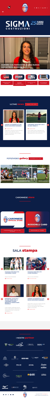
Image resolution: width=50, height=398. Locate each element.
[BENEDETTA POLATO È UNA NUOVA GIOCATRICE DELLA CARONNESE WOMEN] (36, 290)
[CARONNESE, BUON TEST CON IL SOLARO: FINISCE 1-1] (14, 290)
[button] (3, 12)
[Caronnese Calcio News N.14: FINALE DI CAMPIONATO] (36, 263)
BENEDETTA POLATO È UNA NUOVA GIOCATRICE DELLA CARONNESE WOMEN (35, 126)
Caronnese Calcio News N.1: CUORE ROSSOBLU (12, 272)
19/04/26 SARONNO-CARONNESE (22, 181)
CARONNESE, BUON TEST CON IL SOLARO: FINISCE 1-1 (13, 125)
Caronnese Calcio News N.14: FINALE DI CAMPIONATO (35, 272)
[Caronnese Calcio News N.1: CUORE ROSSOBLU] (14, 263)
